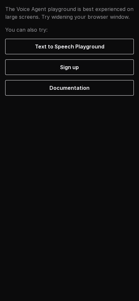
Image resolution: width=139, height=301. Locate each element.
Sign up (69, 67)
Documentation (69, 88)
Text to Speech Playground (69, 46)
